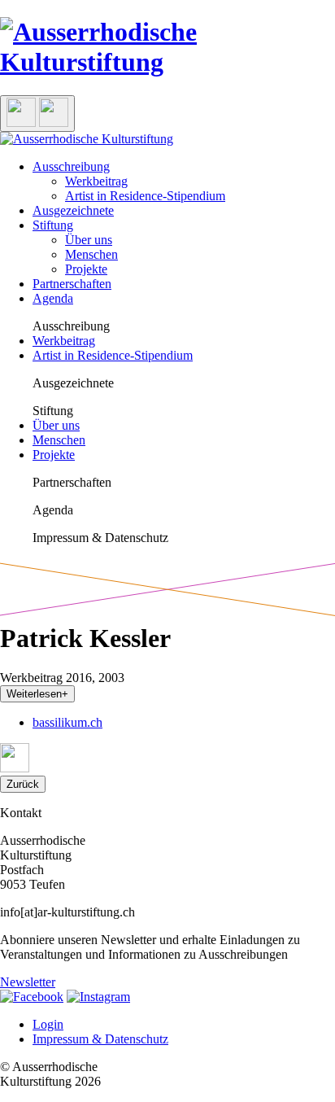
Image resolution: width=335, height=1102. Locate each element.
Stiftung (53, 225)
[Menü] (37, 113)
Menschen (91, 254)
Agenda (53, 298)
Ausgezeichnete (73, 210)
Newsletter (27, 982)
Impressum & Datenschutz (100, 1039)
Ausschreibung (71, 166)
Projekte (86, 269)
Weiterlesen (37, 694)
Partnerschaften (72, 284)
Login (48, 1024)
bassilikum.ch (67, 722)
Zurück (23, 784)
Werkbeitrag (96, 181)
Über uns (88, 240)
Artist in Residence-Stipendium (145, 196)
